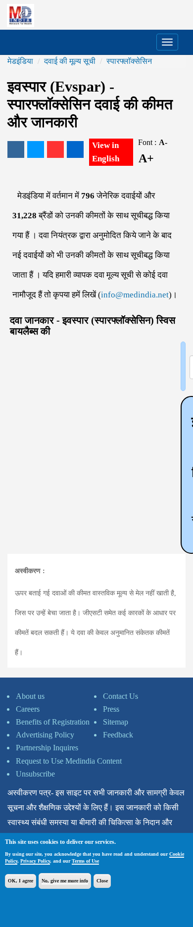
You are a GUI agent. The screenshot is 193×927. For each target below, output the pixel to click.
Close (102, 880)
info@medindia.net (135, 294)
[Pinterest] (55, 149)
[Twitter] (35, 149)
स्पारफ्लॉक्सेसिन (129, 61)
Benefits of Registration (53, 722)
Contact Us (120, 696)
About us (30, 696)
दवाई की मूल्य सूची (70, 61)
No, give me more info (65, 880)
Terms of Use (85, 861)
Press (111, 709)
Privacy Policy (35, 861)
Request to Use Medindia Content (69, 761)
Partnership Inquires (47, 747)
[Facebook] (15, 149)
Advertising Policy (45, 735)
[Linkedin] (75, 149)
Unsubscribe (35, 774)
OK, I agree (20, 880)
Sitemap (115, 722)
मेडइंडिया (20, 61)
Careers (28, 709)
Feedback (118, 735)
